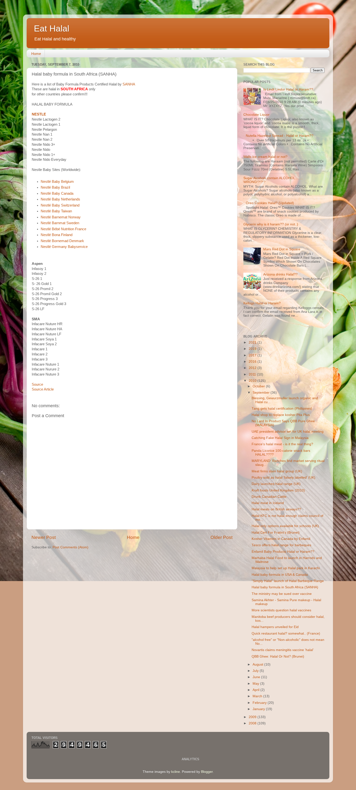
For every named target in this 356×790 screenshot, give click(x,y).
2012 (253, 368)
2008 (253, 723)
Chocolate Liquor (256, 114)
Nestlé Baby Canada (57, 193)
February (260, 703)
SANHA (129, 84)
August (258, 664)
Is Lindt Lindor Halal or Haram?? (288, 89)
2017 (253, 355)
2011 (253, 374)
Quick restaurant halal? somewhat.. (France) (286, 633)
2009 (253, 717)
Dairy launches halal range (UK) (276, 484)
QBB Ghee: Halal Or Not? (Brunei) (278, 656)
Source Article (43, 389)
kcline (175, 772)
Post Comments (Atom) (70, 547)
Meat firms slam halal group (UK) (277, 471)
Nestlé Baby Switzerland (60, 205)
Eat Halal (51, 28)
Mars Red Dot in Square (281, 249)
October (259, 386)
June (257, 677)
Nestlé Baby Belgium (57, 182)
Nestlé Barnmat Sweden (60, 223)
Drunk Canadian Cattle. (269, 497)
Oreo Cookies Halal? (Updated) (270, 203)
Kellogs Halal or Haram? (262, 303)
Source (37, 384)
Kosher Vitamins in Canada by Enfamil (281, 539)
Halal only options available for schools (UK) (285, 526)
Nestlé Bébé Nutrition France (63, 229)
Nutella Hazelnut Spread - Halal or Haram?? (279, 136)
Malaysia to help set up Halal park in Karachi (286, 568)
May (256, 683)
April (256, 690)
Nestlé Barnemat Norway (61, 217)
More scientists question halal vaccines (281, 610)
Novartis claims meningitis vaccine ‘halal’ (283, 650)
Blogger (207, 772)
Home (36, 54)
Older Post (221, 537)
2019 (253, 349)
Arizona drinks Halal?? (280, 274)
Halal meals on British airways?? (276, 509)
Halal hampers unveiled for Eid (275, 627)
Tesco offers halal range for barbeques (281, 545)
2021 (253, 342)
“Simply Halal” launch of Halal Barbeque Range (288, 581)
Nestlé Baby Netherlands (60, 199)
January (259, 709)
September (262, 392)
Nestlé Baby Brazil (55, 187)
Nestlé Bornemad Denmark (62, 241)
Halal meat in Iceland (268, 503)
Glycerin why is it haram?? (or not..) (270, 224)
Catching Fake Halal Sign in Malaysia (280, 438)
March (258, 696)
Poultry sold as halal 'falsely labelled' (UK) (283, 477)
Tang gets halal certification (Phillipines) (282, 408)
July (256, 671)
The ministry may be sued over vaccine (282, 594)
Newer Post (43, 537)
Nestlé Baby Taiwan (56, 211)
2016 (253, 361)
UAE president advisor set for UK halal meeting (288, 431)
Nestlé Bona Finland (56, 235)
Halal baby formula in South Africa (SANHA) (285, 587)
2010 (253, 381)
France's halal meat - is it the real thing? (282, 444)
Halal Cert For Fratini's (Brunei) (276, 532)
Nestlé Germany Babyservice (64, 247)
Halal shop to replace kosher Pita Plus (281, 415)
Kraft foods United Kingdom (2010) (278, 490)
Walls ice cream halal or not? (265, 157)
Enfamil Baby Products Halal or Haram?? (283, 551)
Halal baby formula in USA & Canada (280, 574)
